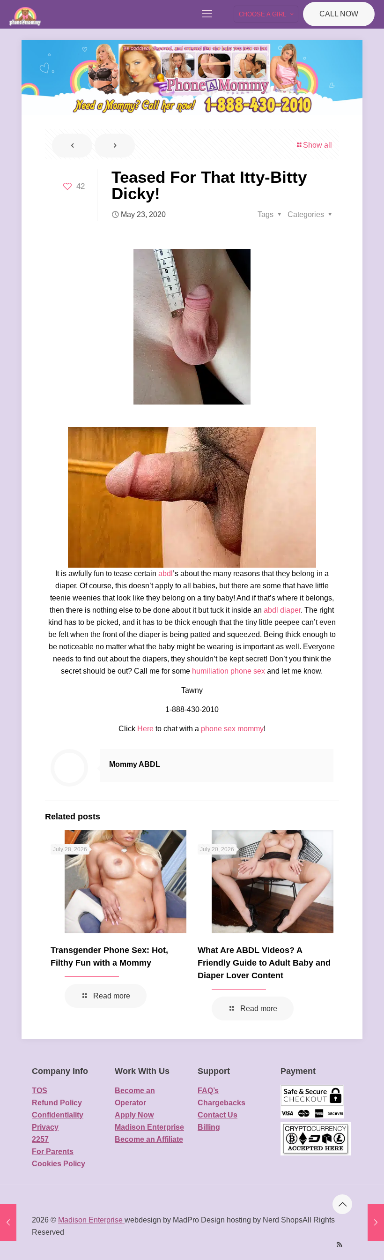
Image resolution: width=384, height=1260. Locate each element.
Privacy (45, 1127)
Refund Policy (57, 1103)
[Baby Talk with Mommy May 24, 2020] (376, 1222)
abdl (165, 574)
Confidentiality (57, 1115)
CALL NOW (338, 14)
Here (145, 729)
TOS (39, 1091)
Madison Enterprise (149, 1127)
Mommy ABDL (134, 764)
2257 (40, 1139)
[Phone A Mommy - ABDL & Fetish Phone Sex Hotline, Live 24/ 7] (25, 14)
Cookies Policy (58, 1164)
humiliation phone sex (228, 671)
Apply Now (134, 1115)
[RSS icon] (339, 1244)
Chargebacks (221, 1103)
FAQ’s (208, 1091)
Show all (317, 145)
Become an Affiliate (149, 1139)
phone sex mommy (232, 729)
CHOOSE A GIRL (262, 14)
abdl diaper (282, 610)
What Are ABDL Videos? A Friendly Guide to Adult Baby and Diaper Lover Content (264, 962)
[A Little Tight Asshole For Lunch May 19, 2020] (8, 1222)
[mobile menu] (207, 14)
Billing (209, 1127)
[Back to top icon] (342, 1204)
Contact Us (217, 1115)
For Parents (53, 1151)
